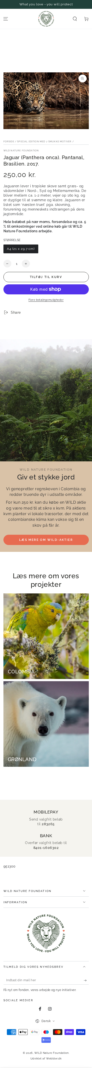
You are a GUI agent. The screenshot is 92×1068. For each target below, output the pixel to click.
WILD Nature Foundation (21, 150)
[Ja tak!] (86, 980)
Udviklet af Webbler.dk (46, 1058)
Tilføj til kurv (46, 277)
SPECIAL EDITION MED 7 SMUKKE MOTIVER (44, 141)
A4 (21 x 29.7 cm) (21, 249)
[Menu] (6, 19)
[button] (74, 19)
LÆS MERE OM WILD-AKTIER (46, 540)
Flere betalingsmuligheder (46, 299)
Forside (8, 141)
